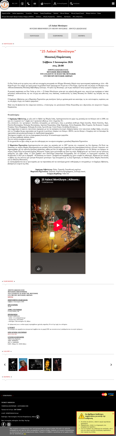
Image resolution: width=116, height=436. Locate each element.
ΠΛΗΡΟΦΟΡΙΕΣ (58, 36)
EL (13, 3)
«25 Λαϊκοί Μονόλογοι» (58, 26)
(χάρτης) (10, 297)
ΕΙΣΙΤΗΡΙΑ (81, 36)
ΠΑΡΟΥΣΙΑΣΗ (34, 36)
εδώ (25, 433)
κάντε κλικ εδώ (12, 334)
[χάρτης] (37, 416)
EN (16, 3)
